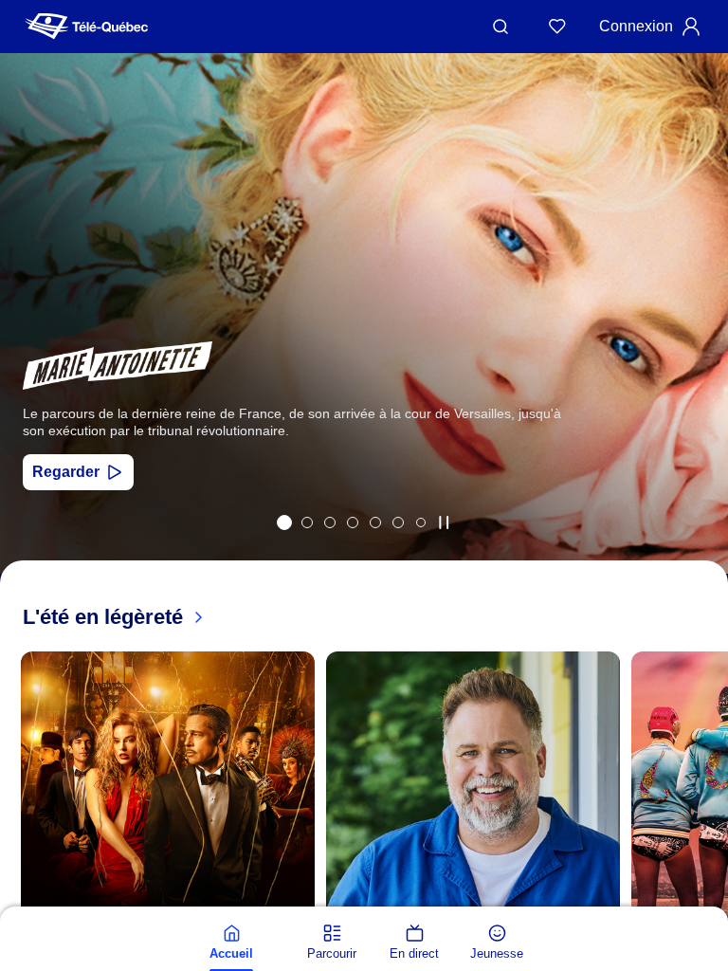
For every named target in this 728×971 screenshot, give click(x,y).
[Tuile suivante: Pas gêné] (700, 338)
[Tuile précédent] (28, 338)
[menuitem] (231, 942)
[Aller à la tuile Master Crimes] (398, 522)
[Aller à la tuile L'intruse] (375, 522)
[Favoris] (557, 26)
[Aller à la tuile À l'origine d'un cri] (352, 522)
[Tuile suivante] (709, 902)
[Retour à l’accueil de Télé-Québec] (86, 27)
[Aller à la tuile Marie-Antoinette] (284, 522)
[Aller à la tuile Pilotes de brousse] (329, 522)
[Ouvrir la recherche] (500, 26)
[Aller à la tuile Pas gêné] (307, 522)
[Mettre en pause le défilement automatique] (443, 522)
